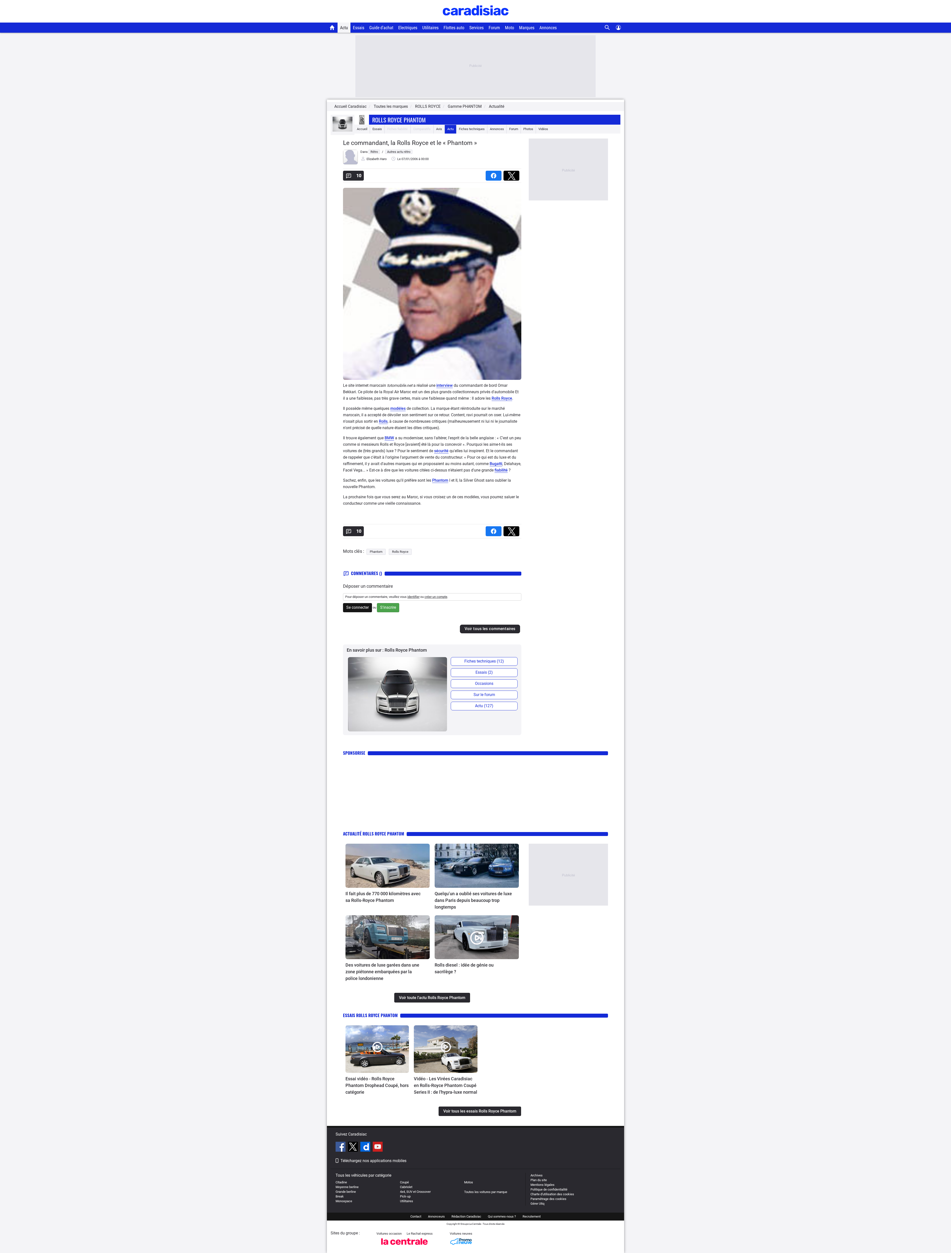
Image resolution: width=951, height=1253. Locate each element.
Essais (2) (484, 672)
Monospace (344, 1201)
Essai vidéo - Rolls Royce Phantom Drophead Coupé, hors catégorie (377, 1085)
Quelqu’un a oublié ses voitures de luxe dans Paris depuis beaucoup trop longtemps (473, 900)
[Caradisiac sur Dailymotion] (365, 1147)
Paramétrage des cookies (548, 1199)
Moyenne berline (347, 1187)
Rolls (383, 421)
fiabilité (501, 470)
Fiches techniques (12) (484, 661)
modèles (398, 408)
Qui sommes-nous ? (502, 1216)
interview (444, 385)
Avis (439, 129)
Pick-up (405, 1196)
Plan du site (538, 1180)
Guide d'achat (381, 27)
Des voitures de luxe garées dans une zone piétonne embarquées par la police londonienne (382, 971)
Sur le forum (484, 694)
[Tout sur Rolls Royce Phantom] (342, 130)
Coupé (404, 1182)
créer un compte (435, 597)
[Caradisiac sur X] (353, 1147)
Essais (358, 27)
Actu (344, 27)
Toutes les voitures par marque (485, 1192)
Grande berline (346, 1192)
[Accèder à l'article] (387, 866)
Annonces (548, 27)
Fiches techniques (472, 129)
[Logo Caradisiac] (475, 20)
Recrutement (532, 1216)
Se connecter (357, 607)
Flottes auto (454, 27)
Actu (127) (484, 705)
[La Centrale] (404, 1246)
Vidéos (543, 129)
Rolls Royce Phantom (399, 119)
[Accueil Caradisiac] (332, 27)
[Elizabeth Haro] (350, 163)
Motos (468, 1182)
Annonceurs (436, 1216)
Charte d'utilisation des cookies (552, 1194)
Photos (528, 129)
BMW (389, 438)
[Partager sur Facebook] (494, 174)
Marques (526, 27)
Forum (494, 27)
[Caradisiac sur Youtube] (378, 1147)
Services (476, 27)
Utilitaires (430, 27)
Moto (509, 27)
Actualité (496, 106)
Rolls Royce (502, 398)
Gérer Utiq (537, 1203)
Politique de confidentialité (548, 1189)
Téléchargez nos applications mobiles (373, 1160)
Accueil (362, 129)
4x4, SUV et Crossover (415, 1192)
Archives (536, 1175)
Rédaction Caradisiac (466, 1216)
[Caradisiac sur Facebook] (341, 1147)
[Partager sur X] (512, 174)
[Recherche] (607, 28)
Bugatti (496, 463)
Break (340, 1196)
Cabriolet (406, 1187)
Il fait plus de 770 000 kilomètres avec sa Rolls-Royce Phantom (383, 897)
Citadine (341, 1182)
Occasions (484, 683)
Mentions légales (542, 1185)
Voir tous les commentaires (490, 628)
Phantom (440, 480)
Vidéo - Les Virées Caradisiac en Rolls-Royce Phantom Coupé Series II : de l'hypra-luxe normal (445, 1085)
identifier (413, 597)
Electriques (407, 27)
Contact (415, 1216)
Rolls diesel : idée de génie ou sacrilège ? (464, 968)
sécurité (441, 450)
